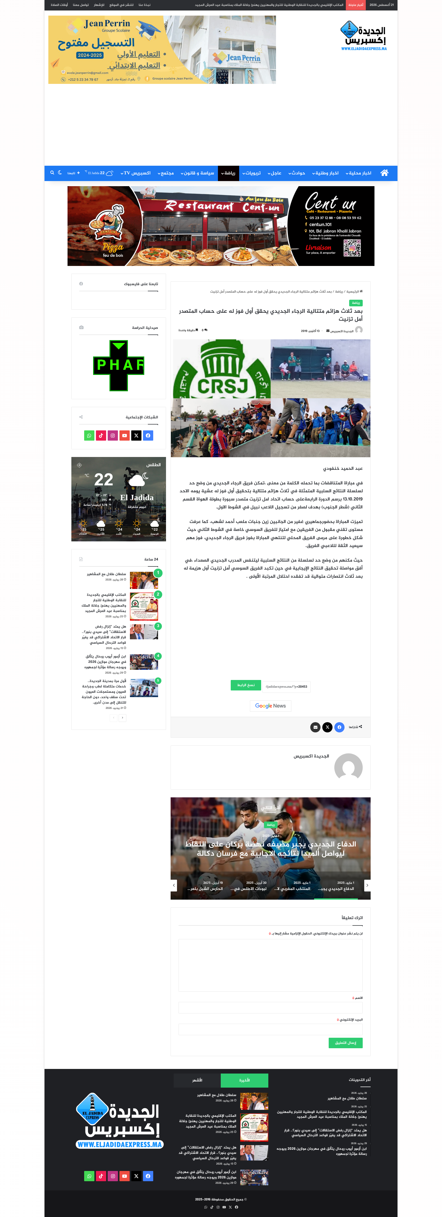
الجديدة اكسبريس (341, 331)
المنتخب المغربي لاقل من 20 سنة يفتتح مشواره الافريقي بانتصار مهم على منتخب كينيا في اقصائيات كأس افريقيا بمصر (270, 853)
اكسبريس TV (137, 173)
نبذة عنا (144, 5)
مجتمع (167, 173)
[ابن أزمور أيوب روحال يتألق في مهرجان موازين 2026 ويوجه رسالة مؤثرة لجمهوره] (144, 662)
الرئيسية (353, 292)
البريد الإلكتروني (350, 1020)
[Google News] (270, 706)
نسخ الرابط (246, 685)
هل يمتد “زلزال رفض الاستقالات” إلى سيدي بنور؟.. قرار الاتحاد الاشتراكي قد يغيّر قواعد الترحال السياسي (104, 635)
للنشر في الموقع (121, 5)
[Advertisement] (221, 127)
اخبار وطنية (327, 173)
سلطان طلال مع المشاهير (106, 574)
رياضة (229, 173)
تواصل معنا (81, 5)
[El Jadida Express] (364, 36)
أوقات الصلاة (59, 5)
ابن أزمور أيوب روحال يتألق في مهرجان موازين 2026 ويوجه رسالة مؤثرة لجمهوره (287, 5)
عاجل (276, 173)
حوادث (298, 173)
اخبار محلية (360, 173)
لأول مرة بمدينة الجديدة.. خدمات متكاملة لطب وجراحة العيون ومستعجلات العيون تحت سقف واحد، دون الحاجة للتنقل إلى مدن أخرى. (104, 692)
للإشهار (99, 5)
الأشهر (197, 1080)
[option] (271, 848)
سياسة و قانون (199, 173)
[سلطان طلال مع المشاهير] (144, 580)
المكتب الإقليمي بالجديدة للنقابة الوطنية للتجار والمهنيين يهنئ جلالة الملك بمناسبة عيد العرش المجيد (104, 603)
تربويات (253, 173)
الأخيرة (244, 1080)
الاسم (357, 998)
